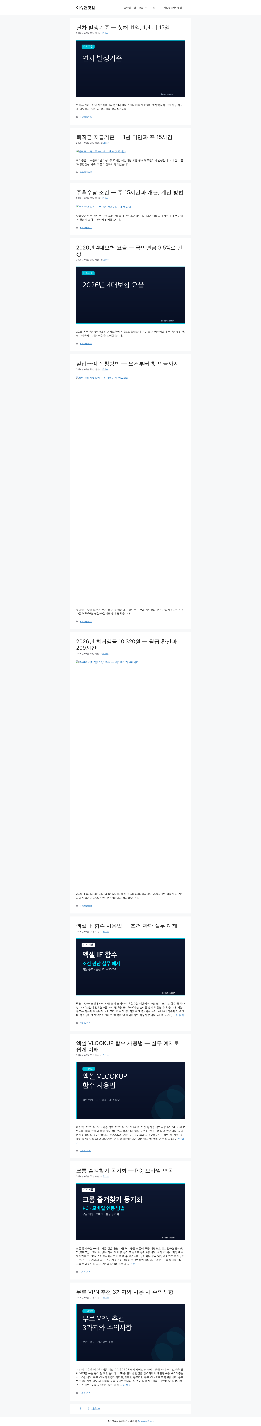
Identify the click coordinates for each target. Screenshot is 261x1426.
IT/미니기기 (85, 1023)
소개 (155, 7)
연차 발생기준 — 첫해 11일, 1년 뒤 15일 (123, 27)
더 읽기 (180, 1015)
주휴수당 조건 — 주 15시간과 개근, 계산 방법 (130, 192)
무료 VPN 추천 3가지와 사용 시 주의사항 (124, 1292)
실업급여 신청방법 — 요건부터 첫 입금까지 (127, 363)
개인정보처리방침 (173, 7)
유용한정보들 (86, 117)
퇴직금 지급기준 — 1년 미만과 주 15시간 (124, 137)
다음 (96, 1408)
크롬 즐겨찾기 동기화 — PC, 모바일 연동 (124, 1170)
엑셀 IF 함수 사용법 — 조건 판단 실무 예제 (126, 926)
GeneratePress (145, 1421)
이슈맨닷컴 (85, 7)
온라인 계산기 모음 (133, 7)
